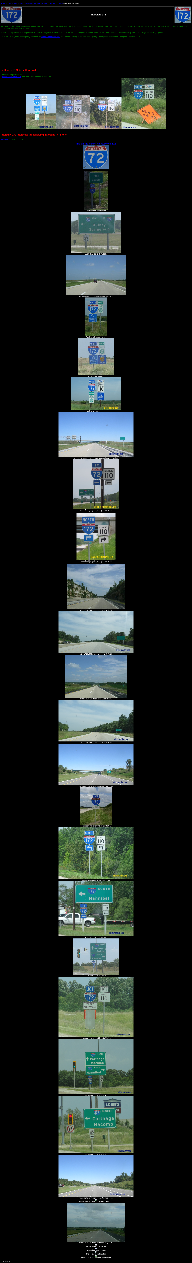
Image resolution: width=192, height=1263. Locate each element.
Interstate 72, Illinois (56, 3)
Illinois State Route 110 (11, 77)
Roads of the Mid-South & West (12, 3)
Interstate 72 (6, 139)
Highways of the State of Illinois (36, 3)
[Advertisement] (96, 54)
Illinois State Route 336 (50, 37)
